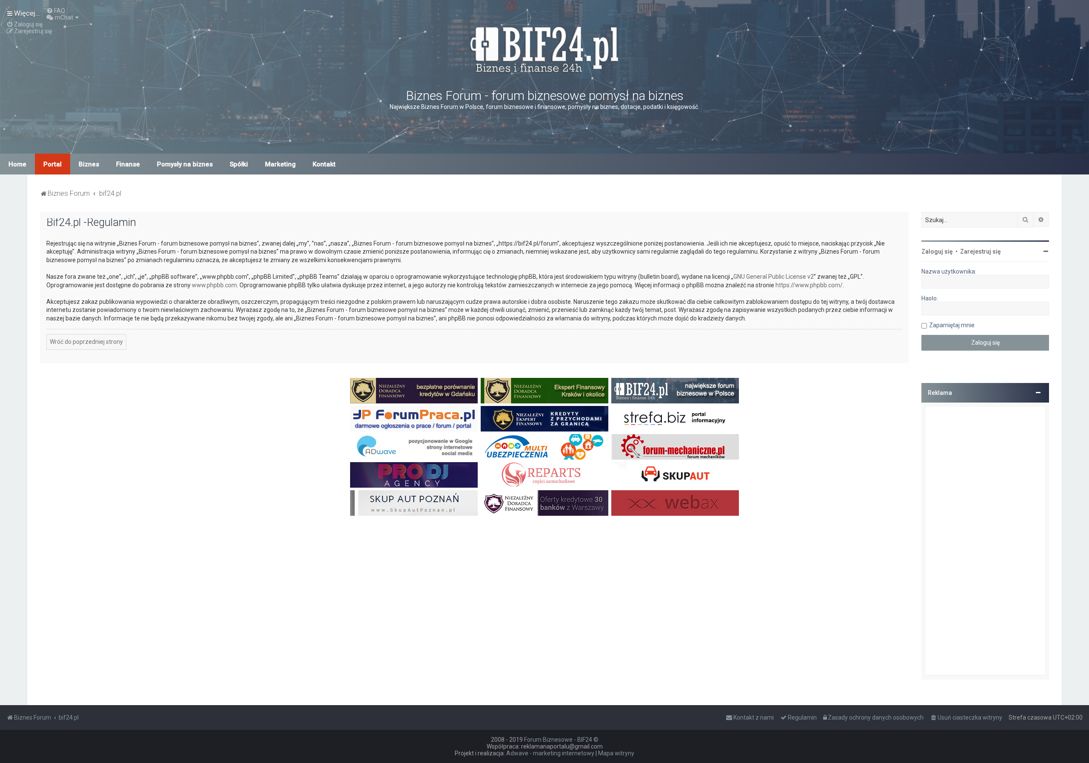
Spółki (239, 164)
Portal (52, 164)
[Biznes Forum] (544, 48)
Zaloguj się (937, 251)
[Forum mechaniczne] (675, 447)
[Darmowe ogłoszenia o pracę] (414, 419)
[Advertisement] (985, 541)
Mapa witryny (616, 753)
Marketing (280, 164)
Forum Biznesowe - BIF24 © (561, 739)
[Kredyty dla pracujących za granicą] (544, 419)
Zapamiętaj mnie (952, 325)
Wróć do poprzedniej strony (86, 341)
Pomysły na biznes (185, 164)
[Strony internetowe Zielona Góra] (414, 447)
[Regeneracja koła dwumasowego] (544, 475)
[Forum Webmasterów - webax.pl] (675, 503)
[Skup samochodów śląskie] (675, 475)
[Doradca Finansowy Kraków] (544, 391)
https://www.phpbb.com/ (809, 285)
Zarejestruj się (980, 251)
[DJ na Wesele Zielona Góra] (414, 475)
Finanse (128, 164)
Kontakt (324, 164)
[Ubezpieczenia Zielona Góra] (544, 447)
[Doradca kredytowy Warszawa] (544, 503)
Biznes (89, 164)
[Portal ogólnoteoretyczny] (675, 419)
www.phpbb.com (214, 285)
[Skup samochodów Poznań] (414, 503)
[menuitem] (55, 10)
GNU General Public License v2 (773, 276)
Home (17, 164)
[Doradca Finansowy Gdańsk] (414, 391)
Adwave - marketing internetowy (550, 753)
